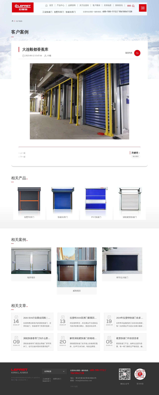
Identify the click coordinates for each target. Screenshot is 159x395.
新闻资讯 (119, 5)
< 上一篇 (22, 153)
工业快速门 (47, 12)
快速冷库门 (71, 12)
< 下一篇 (22, 157)
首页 (51, 5)
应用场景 (107, 5)
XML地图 (74, 386)
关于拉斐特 (84, 5)
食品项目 (136, 156)
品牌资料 (72, 5)
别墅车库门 (59, 12)
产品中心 (60, 5)
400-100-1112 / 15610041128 (117, 11)
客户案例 (96, 5)
